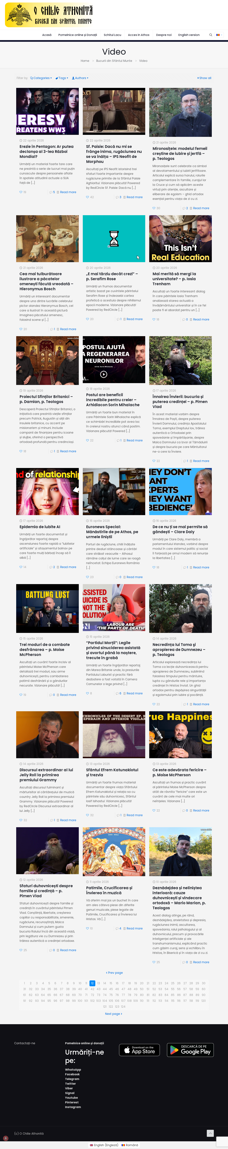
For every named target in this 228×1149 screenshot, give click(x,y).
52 (154, 989)
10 (80, 983)
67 (61, 995)
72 (92, 995)
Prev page (115, 973)
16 (117, 983)
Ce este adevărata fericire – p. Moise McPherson (180, 772)
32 (30, 989)
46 (117, 989)
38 (68, 989)
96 (55, 1001)
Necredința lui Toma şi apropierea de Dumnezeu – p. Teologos (179, 649)
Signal (69, 1093)
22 (154, 983)
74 (105, 995)
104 (104, 1001)
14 (104, 983)
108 (129, 1001)
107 (123, 1001)
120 (203, 1001)
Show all (205, 78)
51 (148, 989)
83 (160, 995)
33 (37, 989)
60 (203, 989)
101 (86, 1001)
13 (98, 983)
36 (55, 989)
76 (117, 995)
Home (85, 61)
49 (136, 989)
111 (148, 1001)
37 (61, 989)
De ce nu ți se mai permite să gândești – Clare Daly (180, 529)
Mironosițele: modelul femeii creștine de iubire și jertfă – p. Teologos (180, 153)
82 (154, 995)
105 (111, 1001)
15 (111, 983)
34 (43, 989)
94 (43, 1001)
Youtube (71, 1098)
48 (129, 989)
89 (197, 995)
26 (179, 983)
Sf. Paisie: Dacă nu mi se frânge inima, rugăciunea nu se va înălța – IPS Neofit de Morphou (114, 154)
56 (179, 989)
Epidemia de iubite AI (40, 526)
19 (135, 983)
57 (185, 989)
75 (111, 995)
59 (197, 989)
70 (80, 995)
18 (129, 983)
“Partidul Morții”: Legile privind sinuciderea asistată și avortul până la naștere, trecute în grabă (113, 650)
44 (105, 989)
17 (123, 983)
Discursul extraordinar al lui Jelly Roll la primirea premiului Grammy (46, 775)
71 (86, 995)
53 (160, 989)
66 (55, 995)
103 (98, 1001)
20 (142, 983)
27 (185, 983)
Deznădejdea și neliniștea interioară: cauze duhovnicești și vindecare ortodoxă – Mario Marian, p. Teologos (179, 898)
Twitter (70, 1084)
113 (160, 1001)
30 (203, 983)
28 (191, 983)
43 (98, 989)
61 (24, 995)
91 (24, 1001)
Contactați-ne (24, 1043)
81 (148, 995)
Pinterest (72, 1102)
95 (49, 1001)
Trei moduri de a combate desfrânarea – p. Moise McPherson (45, 649)
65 (49, 995)
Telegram (72, 1079)
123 (117, 1007)
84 (166, 995)
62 (30, 995)
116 (179, 1001)
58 (191, 989)
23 (160, 983)
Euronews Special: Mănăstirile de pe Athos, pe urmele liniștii (112, 531)
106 (117, 1001)
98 (68, 1001)
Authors (80, 78)
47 (123, 989)
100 (80, 1001)
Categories (42, 78)
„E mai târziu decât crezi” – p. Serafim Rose (112, 276)
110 (142, 1001)
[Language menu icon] (219, 35)
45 (111, 989)
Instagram (73, 1107)
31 (24, 989)
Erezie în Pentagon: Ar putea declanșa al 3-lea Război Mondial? (47, 151)
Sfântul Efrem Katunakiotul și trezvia (112, 772)
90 (203, 995)
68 (68, 995)
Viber (69, 1088)
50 (142, 989)
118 (191, 1001)
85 (172, 995)
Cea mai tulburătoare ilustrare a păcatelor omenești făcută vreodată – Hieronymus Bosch (46, 281)
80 (142, 995)
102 (92, 1001)
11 (86, 983)
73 (98, 995)
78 (129, 995)
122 (111, 1007)
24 (166, 983)
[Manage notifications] (5, 1138)
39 (74, 989)
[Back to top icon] (210, 1133)
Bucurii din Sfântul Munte (114, 61)
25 (172, 983)
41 (86, 989)
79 (135, 995)
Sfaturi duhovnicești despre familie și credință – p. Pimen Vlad (46, 891)
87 (185, 995)
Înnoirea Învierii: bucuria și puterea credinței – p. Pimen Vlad (180, 401)
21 (148, 983)
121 (104, 1007)
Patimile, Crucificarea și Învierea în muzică (109, 890)
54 (166, 989)
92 (30, 1001)
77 (123, 995)
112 (154, 1001)
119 (197, 1001)
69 (74, 995)
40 (80, 989)
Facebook (72, 1074)
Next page (112, 1014)
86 (179, 995)
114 (166, 1001)
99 (74, 1001)
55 (172, 989)
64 (43, 995)
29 (197, 983)
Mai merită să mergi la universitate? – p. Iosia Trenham (174, 279)
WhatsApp (73, 1070)
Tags (62, 78)
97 (61, 1001)
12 (92, 983)
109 (135, 1001)
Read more (68, 192)
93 (37, 1001)
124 (123, 1007)
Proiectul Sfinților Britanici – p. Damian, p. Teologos (46, 399)
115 (172, 1001)
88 (191, 995)
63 (37, 995)
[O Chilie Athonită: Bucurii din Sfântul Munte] (49, 15)
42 (92, 989)
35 (49, 989)
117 (185, 1001)
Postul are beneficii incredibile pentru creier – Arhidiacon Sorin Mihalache (113, 400)
